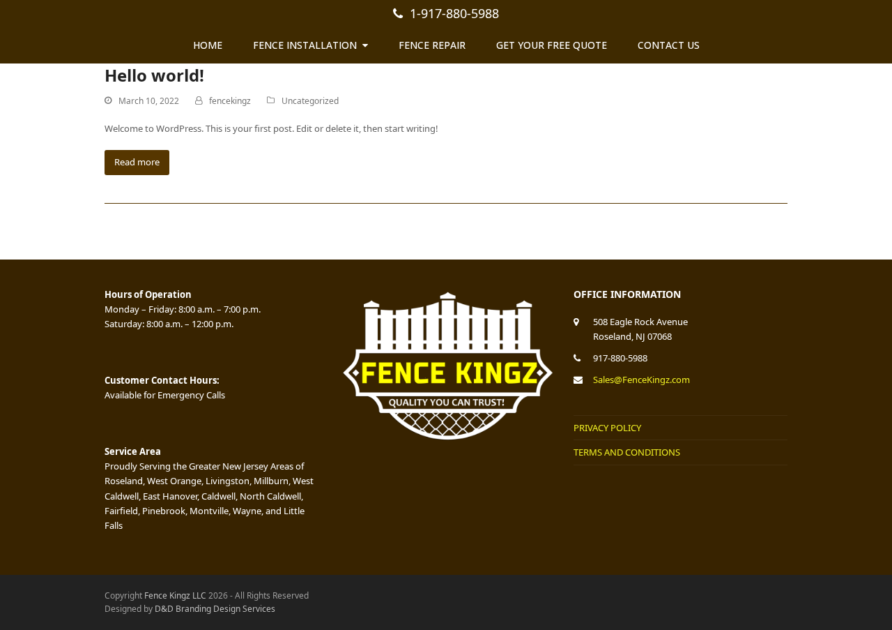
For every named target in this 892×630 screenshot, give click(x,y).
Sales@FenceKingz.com (641, 379)
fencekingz (230, 101)
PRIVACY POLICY (607, 427)
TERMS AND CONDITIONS (627, 452)
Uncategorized (310, 101)
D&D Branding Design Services (215, 609)
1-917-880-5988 (454, 13)
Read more (137, 162)
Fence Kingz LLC (175, 595)
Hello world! (154, 75)
